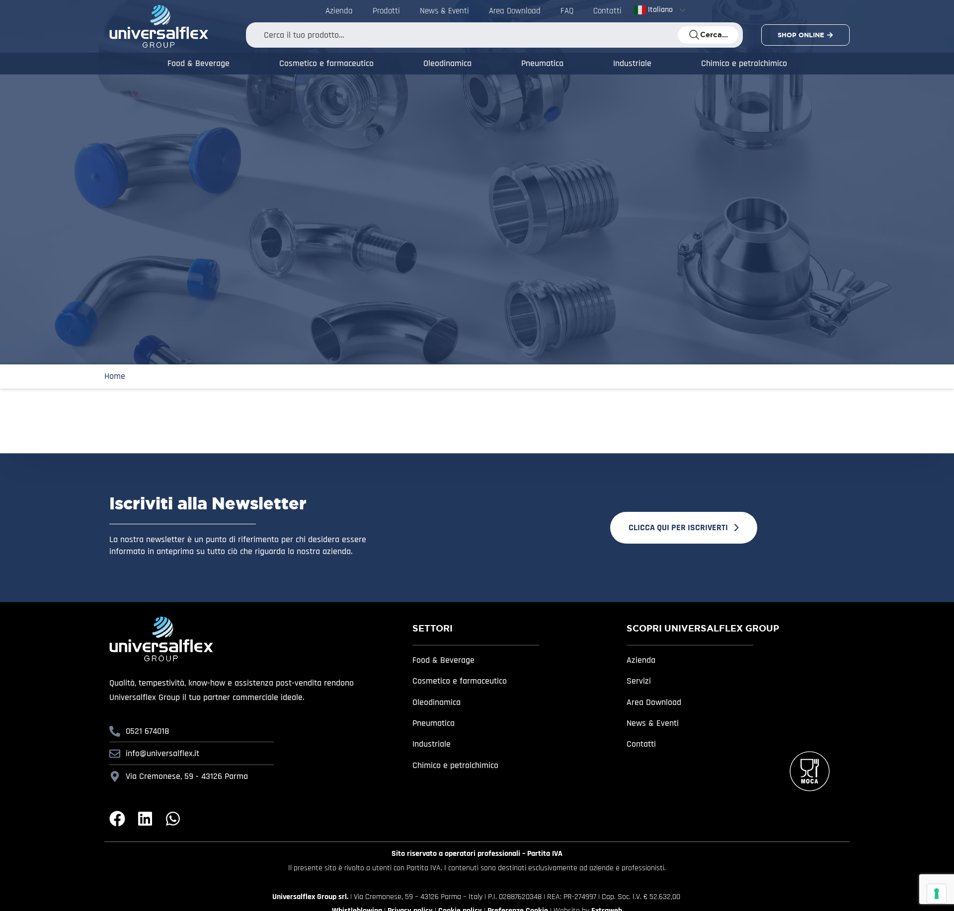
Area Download (515, 10)
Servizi (639, 681)
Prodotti (386, 10)
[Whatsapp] (173, 819)
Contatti (607, 10)
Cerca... (714, 35)
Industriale (632, 63)
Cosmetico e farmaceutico (326, 63)
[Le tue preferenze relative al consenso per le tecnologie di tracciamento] (936, 893)
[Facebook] (117, 819)
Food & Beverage (198, 63)
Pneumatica (542, 63)
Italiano (659, 9)
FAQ (566, 10)
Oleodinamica (447, 63)
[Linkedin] (145, 819)
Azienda (339, 10)
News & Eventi (444, 10)
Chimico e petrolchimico (744, 63)
